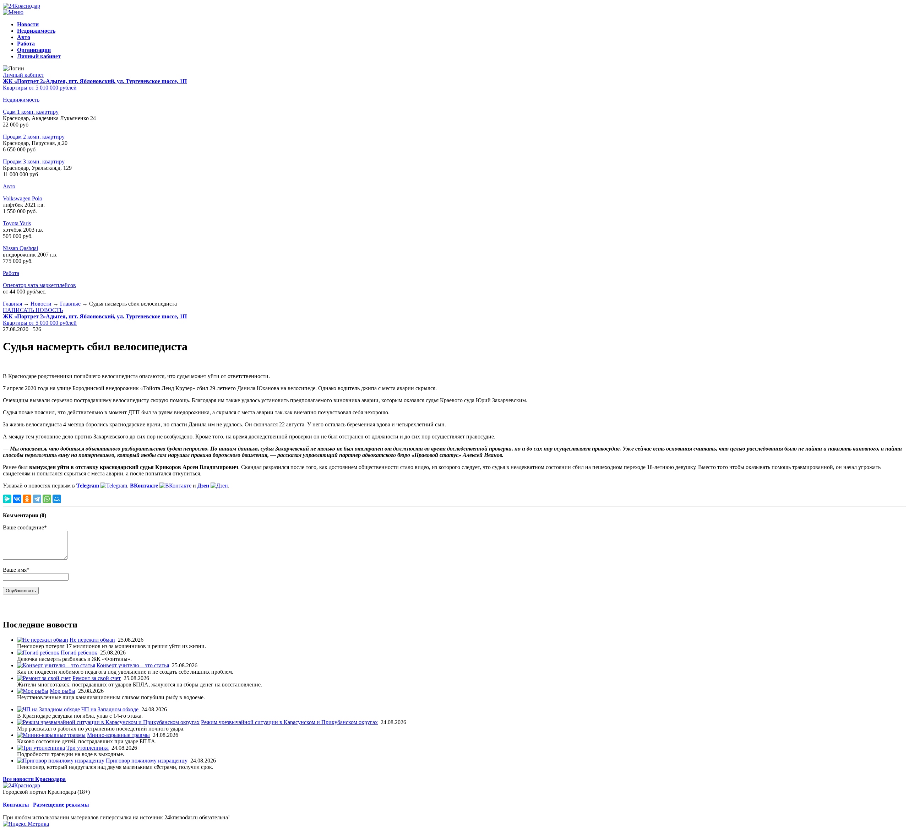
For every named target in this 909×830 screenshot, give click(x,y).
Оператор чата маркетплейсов (39, 285)
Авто (9, 186)
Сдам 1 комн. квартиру (31, 112)
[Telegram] (37, 499)
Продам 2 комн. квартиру (34, 137)
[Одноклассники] (27, 499)
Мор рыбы (62, 691)
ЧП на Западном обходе (110, 709)
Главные (70, 304)
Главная (12, 304)
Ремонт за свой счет (96, 678)
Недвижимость (21, 100)
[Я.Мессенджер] (7, 499)
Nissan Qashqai (20, 248)
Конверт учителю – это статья (133, 665)
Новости (41, 304)
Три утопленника (87, 748)
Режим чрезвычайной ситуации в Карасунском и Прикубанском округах (289, 722)
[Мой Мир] (57, 499)
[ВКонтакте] (17, 499)
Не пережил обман (92, 640)
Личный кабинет (23, 75)
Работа (11, 273)
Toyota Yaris (17, 223)
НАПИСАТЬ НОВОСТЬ (33, 310)
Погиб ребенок (79, 653)
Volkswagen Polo (22, 198)
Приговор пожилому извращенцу (146, 761)
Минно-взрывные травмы (118, 735)
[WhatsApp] (47, 499)
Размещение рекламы (61, 805)
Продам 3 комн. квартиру (34, 161)
